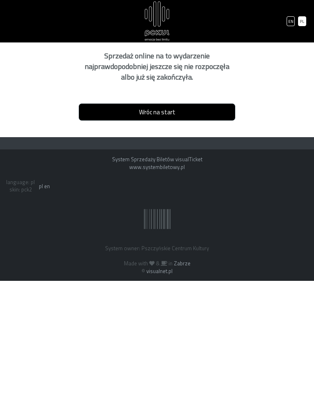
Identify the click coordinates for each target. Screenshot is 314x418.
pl (41, 186)
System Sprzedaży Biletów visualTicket (157, 159)
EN (291, 21)
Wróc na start (157, 112)
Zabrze (182, 263)
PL (302, 21)
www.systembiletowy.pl (157, 167)
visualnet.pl (159, 271)
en (47, 186)
